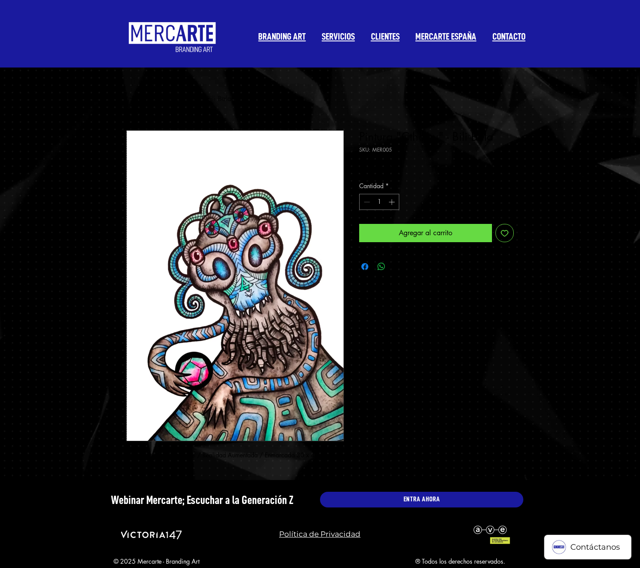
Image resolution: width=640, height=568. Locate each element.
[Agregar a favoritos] (504, 233)
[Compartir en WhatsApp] (381, 266)
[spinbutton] (379, 202)
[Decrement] (365, 202)
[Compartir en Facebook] (365, 266)
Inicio (134, 98)
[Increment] (392, 202)
